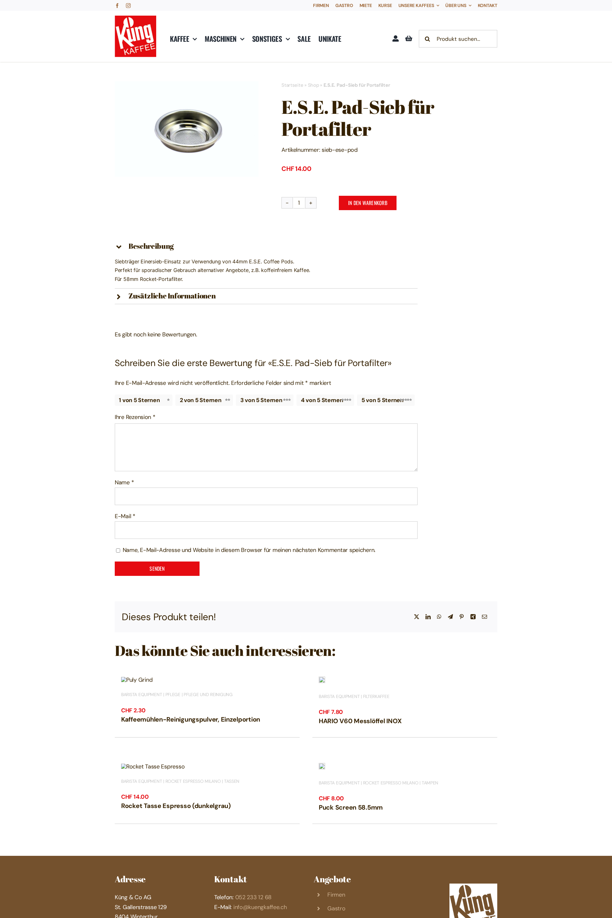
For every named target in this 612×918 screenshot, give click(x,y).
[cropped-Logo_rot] (135, 18)
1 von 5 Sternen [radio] (139, 400)
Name (124, 482)
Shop (313, 85)
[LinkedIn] (428, 617)
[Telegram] (450, 617)
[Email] (484, 617)
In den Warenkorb (367, 203)
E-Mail (125, 516)
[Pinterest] (461, 617)
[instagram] (128, 5)
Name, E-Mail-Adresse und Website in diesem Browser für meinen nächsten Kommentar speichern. (249, 550)
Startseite (292, 85)
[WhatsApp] (439, 617)
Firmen (336, 895)
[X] (416, 617)
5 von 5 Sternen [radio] (382, 400)
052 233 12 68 (253, 897)
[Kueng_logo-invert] (473, 886)
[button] (266, 246)
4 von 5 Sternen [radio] (322, 400)
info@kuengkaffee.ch (260, 907)
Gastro (336, 908)
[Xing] (473, 617)
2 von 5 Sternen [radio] (201, 400)
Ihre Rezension (135, 417)
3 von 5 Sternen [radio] (261, 400)
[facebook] (117, 5)
